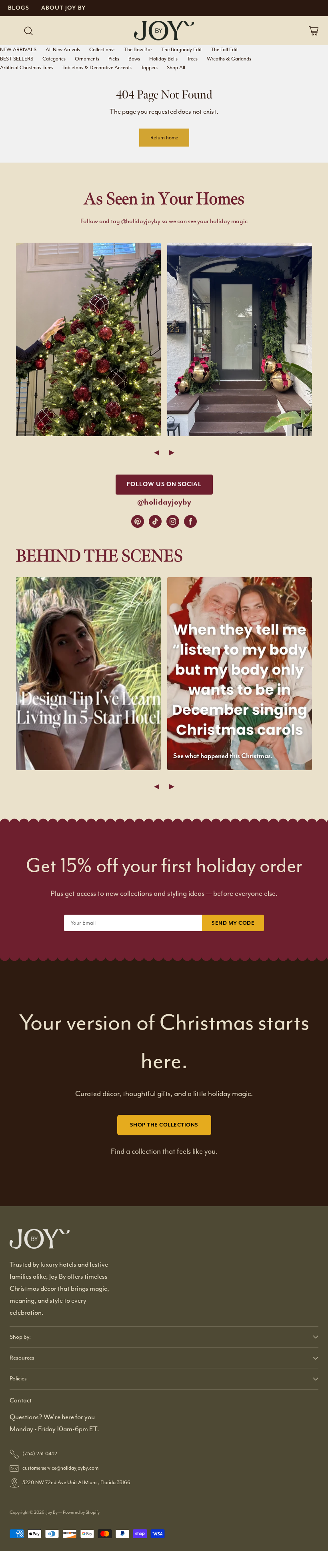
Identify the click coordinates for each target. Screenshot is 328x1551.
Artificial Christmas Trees (26, 67)
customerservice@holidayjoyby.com (60, 1467)
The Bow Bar (138, 49)
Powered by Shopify (81, 1512)
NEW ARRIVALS (18, 49)
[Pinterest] (137, 521)
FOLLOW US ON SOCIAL (164, 484)
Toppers (149, 67)
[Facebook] (190, 521)
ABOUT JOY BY (63, 7)
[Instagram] (172, 521)
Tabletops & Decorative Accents (97, 67)
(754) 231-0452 (39, 1453)
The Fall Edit (224, 49)
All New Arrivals (63, 49)
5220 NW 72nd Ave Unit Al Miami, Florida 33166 (76, 1482)
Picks (113, 58)
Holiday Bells (163, 58)
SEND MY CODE (233, 922)
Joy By (52, 1512)
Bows (134, 58)
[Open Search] (28, 30)
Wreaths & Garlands (229, 58)
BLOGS (18, 7)
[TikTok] (155, 521)
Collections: (102, 49)
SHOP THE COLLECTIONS (164, 1124)
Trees (192, 58)
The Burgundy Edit (181, 49)
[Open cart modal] (313, 30)
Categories (54, 58)
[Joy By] (164, 31)
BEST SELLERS (16, 58)
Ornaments (87, 58)
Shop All (176, 67)
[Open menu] (12, 30)
